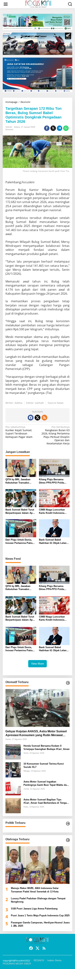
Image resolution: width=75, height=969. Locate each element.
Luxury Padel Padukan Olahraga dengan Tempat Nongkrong (38, 900)
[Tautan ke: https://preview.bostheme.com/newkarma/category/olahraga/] (68, 840)
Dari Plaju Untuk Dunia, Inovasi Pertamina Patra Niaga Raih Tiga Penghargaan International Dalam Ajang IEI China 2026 (20, 541)
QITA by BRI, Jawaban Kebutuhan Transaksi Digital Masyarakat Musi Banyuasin (18, 481)
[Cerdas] (38, 4)
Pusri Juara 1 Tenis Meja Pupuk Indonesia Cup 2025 (40, 915)
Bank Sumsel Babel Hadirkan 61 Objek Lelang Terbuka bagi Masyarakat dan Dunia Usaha (53, 541)
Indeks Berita (54, 960)
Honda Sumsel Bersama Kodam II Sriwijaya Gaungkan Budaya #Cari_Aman (46, 747)
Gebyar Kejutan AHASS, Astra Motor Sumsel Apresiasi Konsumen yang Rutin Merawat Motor (36, 733)
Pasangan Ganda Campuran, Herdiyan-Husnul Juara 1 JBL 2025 (40, 924)
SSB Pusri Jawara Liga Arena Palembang (34, 908)
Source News (56, 403)
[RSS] (44, 417)
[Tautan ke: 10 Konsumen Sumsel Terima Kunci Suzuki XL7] (13, 769)
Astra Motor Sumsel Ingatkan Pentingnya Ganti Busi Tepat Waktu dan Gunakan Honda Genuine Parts (45, 783)
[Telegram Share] (59, 128)
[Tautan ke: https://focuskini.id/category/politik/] (68, 823)
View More (37, 663)
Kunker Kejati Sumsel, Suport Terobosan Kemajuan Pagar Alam (18, 432)
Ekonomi (9, 129)
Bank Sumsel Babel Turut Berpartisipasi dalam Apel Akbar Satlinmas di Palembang (20, 511)
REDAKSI (39, 960)
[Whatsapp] (66, 128)
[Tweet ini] (53, 128)
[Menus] (6, 4)
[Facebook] (30, 417)
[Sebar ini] (47, 128)
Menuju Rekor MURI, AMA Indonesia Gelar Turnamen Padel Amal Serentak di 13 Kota (35, 890)
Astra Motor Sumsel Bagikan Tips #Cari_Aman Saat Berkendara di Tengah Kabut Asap (45, 801)
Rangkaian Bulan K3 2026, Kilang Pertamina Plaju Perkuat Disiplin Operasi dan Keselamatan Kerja (56, 435)
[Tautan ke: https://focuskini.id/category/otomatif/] (68, 683)
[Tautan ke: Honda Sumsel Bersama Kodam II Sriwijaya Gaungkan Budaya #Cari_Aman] (13, 751)
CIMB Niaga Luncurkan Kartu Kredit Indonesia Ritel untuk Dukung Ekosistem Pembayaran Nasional (52, 511)
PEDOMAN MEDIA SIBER (17, 963)
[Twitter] (37, 417)
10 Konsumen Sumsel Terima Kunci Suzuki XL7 (43, 765)
